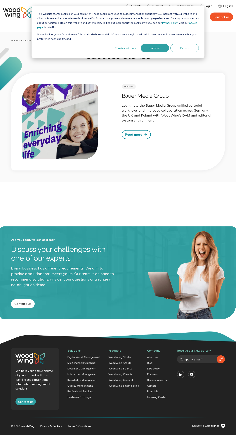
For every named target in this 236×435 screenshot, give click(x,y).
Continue (155, 48)
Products (114, 350)
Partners (152, 374)
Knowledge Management (82, 380)
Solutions (74, 350)
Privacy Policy (170, 22)
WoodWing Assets (119, 362)
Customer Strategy (79, 397)
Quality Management (80, 385)
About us (152, 357)
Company (153, 350)
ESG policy (153, 368)
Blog (149, 362)
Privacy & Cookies (51, 426)
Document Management (81, 368)
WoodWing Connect (120, 380)
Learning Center (156, 397)
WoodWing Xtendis (120, 374)
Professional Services (80, 391)
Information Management (82, 374)
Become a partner (158, 380)
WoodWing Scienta (120, 368)
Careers (151, 385)
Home (14, 40)
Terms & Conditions (79, 426)
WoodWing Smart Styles (123, 385)
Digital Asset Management (83, 357)
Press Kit (152, 391)
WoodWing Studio (119, 357)
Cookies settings (125, 48)
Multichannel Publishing (81, 362)
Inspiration (26, 40)
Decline (184, 48)
